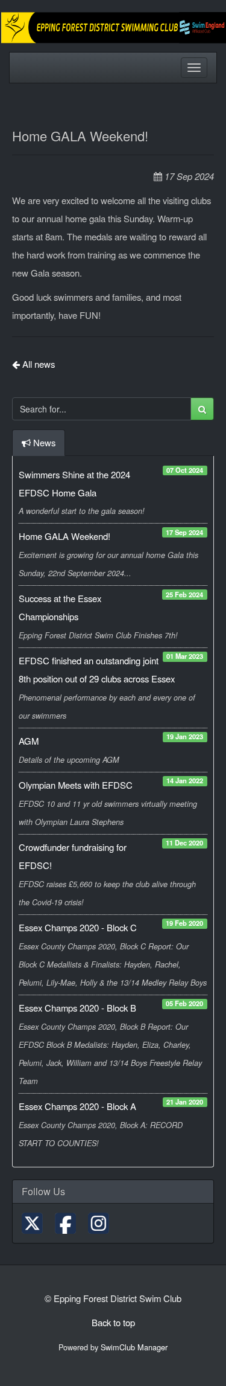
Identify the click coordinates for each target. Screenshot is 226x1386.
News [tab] (44, 442)
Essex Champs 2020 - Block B (77, 1007)
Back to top (113, 1322)
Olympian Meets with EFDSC (76, 784)
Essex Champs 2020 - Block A (77, 1106)
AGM (29, 740)
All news (37, 364)
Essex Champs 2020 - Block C (78, 927)
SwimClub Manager (134, 1347)
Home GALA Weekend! (64, 536)
